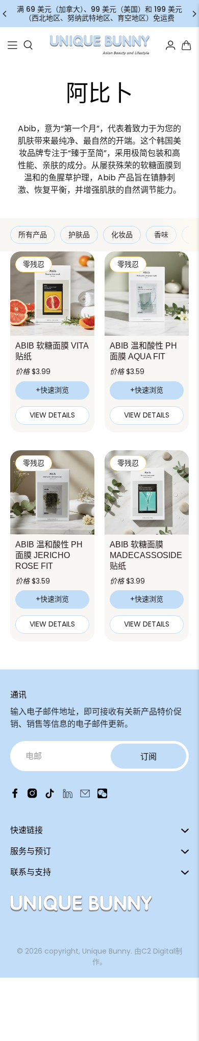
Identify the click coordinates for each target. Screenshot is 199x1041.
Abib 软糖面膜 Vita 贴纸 (51, 351)
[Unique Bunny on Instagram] (32, 795)
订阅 (148, 756)
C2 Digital (158, 951)
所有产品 (32, 234)
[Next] (194, 14)
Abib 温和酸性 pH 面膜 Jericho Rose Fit (49, 555)
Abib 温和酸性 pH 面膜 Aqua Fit (143, 351)
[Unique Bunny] (100, 45)
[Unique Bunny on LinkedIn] (67, 795)
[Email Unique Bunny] (85, 795)
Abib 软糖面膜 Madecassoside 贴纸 (146, 555)
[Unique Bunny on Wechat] (102, 795)
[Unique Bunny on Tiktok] (50, 795)
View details (52, 415)
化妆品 (122, 234)
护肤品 (79, 234)
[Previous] (5, 14)
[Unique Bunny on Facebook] (15, 795)
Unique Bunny (106, 951)
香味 (161, 234)
